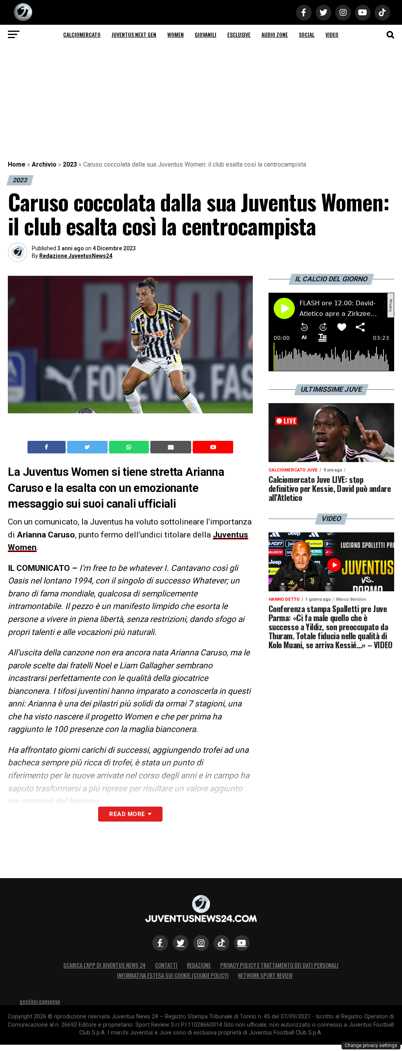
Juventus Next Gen (133, 34)
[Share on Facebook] (47, 447)
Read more (127, 814)
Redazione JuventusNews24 (75, 256)
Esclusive (238, 34)
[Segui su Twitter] (180, 943)
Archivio (44, 164)
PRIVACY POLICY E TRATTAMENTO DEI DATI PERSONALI (279, 965)
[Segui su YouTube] (242, 943)
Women (175, 34)
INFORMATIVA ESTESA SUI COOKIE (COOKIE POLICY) (172, 975)
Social (306, 34)
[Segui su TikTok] (221, 943)
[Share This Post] (130, 447)
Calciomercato (81, 34)
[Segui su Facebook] (160, 943)
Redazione (199, 965)
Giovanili (205, 34)
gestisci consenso (40, 1001)
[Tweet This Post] (88, 447)
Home (17, 164)
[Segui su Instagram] (201, 943)
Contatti (166, 965)
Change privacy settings (371, 1045)
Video (331, 34)
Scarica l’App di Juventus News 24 (104, 965)
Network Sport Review (265, 975)
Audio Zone (274, 34)
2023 (70, 164)
